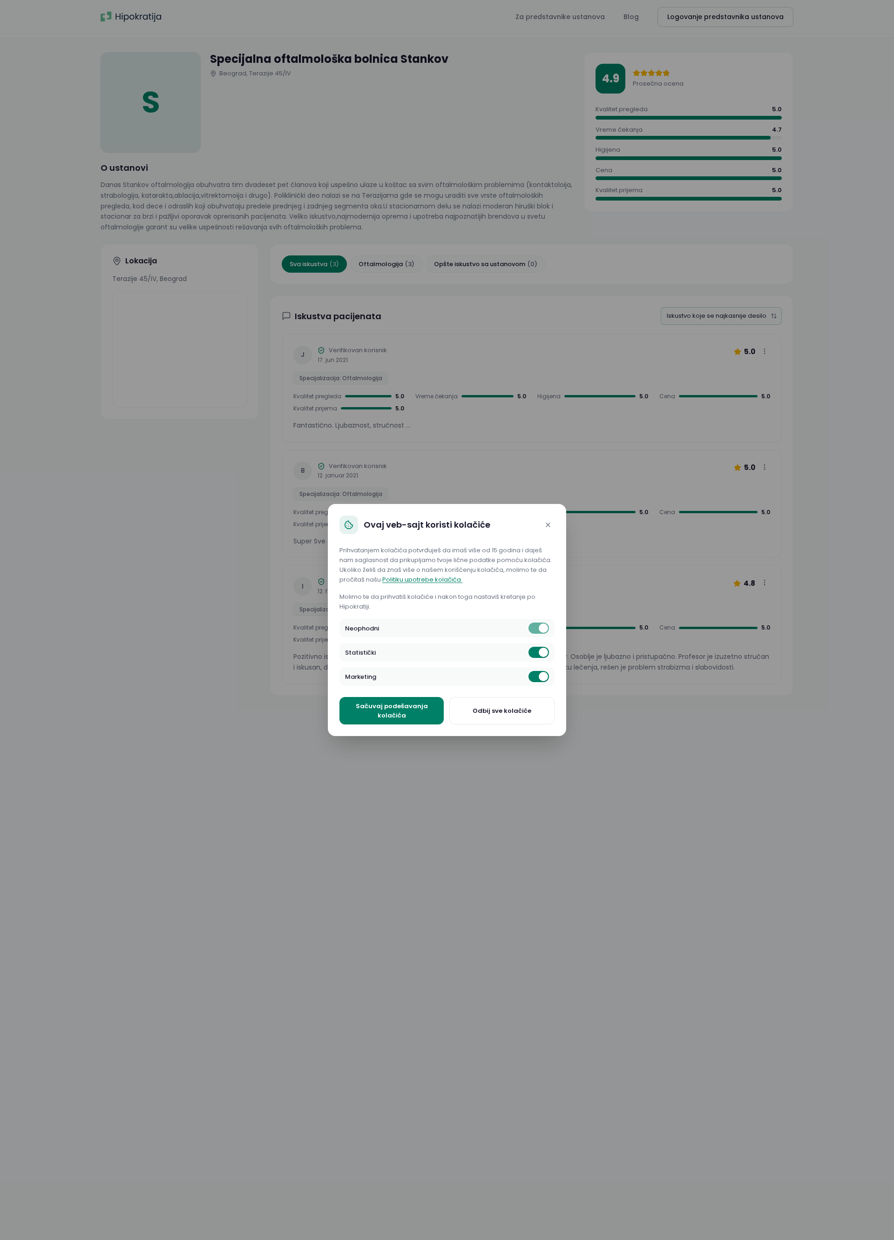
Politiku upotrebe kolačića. (422, 579)
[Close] (548, 524)
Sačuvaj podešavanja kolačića (392, 711)
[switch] (538, 628)
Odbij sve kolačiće (502, 710)
